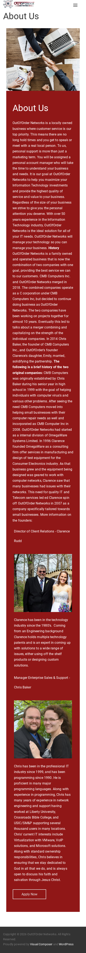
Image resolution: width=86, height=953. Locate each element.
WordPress (66, 944)
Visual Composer (41, 944)
